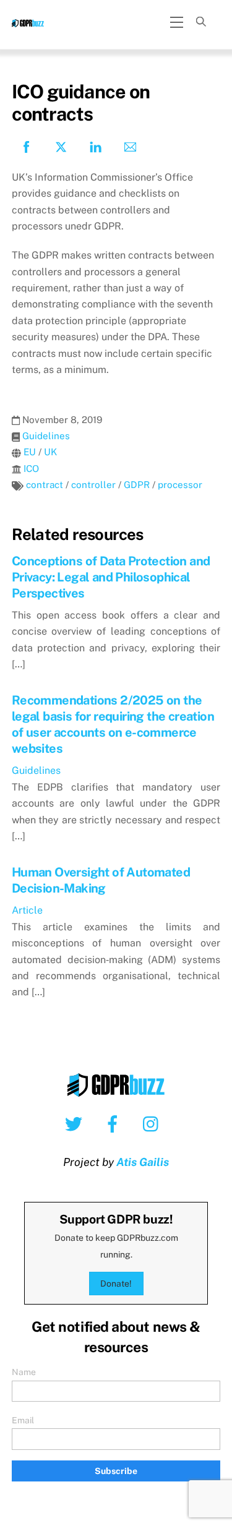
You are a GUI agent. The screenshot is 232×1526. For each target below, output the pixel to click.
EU (30, 452)
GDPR (137, 484)
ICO (31, 468)
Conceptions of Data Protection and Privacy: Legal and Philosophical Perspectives (111, 577)
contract (44, 484)
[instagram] (154, 1123)
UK (50, 452)
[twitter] (76, 1123)
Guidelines (46, 436)
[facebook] (115, 1123)
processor (180, 484)
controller (93, 484)
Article (27, 910)
